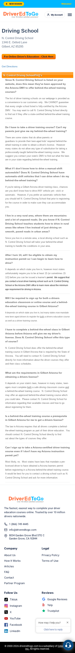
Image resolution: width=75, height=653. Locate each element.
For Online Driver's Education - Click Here (28, 56)
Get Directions (9, 66)
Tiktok (13, 599)
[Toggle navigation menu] (70, 15)
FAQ (6, 572)
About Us (10, 555)
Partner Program (14, 583)
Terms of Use (50, 560)
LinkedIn (15, 631)
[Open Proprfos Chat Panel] (68, 645)
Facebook (16, 624)
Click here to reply (53, 629)
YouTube (15, 618)
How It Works (12, 560)
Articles (9, 566)
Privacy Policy (50, 555)
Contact (9, 577)
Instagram (16, 605)
